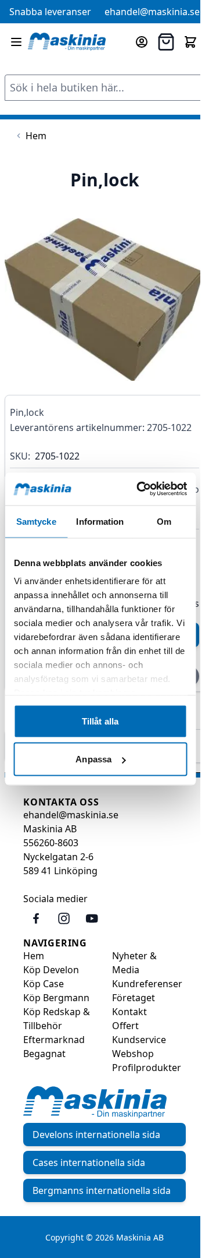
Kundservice (139, 1039)
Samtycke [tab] (36, 521)
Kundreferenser (147, 983)
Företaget (133, 997)
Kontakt (129, 1011)
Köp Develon (51, 969)
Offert (125, 1025)
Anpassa (93, 759)
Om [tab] (164, 521)
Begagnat (44, 1053)
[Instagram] (64, 918)
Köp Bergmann (56, 997)
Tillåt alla (100, 721)
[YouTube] (92, 918)
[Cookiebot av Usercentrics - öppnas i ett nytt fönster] (140, 489)
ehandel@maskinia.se (152, 11)
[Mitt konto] (141, 42)
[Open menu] (16, 42)
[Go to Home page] (67, 42)
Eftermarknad (54, 1039)
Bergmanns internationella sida (102, 1190)
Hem (33, 955)
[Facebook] (36, 918)
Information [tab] (100, 521)
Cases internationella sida (89, 1162)
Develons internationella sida (96, 1134)
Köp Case (43, 983)
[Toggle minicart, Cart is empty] (190, 42)
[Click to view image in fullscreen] (104, 299)
